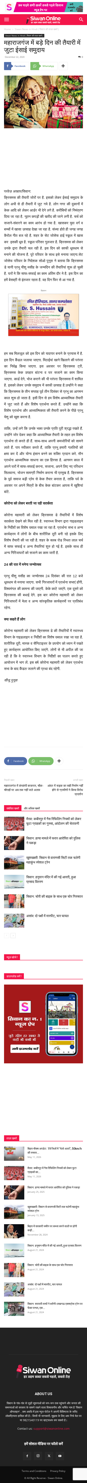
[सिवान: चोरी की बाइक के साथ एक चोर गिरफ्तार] (14, 901)
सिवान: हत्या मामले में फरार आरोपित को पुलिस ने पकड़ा (54, 1187)
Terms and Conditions (34, 1471)
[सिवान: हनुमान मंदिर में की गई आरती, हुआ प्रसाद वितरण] (14, 882)
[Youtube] (60, 1456)
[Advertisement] (43, 159)
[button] (6, 19)
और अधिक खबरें (32, 808)
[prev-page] (6, 935)
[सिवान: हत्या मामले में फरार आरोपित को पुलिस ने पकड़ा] (14, 843)
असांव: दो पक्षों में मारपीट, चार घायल (47, 916)
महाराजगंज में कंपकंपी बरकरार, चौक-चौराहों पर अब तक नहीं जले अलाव (24, 788)
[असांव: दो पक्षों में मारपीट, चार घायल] (14, 921)
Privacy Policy (57, 1471)
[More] (63, 66)
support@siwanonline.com (51, 1428)
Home (7, 29)
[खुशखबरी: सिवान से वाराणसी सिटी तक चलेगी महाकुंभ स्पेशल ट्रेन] (14, 862)
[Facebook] (27, 1456)
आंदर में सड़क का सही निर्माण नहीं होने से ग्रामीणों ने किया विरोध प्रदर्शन (65, 790)
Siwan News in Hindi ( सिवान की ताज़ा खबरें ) (37, 29)
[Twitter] (49, 1456)
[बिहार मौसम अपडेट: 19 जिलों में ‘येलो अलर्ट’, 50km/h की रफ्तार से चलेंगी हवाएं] (14, 1154)
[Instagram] (38, 1456)
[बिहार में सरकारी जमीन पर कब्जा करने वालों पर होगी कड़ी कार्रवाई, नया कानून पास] (14, 1231)
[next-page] (13, 935)
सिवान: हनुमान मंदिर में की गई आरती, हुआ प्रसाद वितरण (55, 1245)
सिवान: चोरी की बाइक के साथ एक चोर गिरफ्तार (54, 896)
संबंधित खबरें (12, 808)
